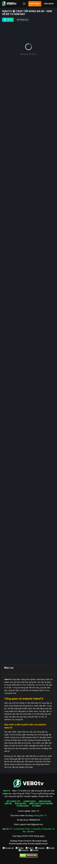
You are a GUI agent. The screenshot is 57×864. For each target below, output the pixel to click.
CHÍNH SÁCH (29, 801)
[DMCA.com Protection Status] (29, 857)
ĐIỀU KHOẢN (45, 801)
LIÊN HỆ (8, 803)
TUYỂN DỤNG (22, 806)
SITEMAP (36, 806)
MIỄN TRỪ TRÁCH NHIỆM (41, 803)
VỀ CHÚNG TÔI (13, 801)
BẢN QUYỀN (20, 803)
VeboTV (7, 679)
